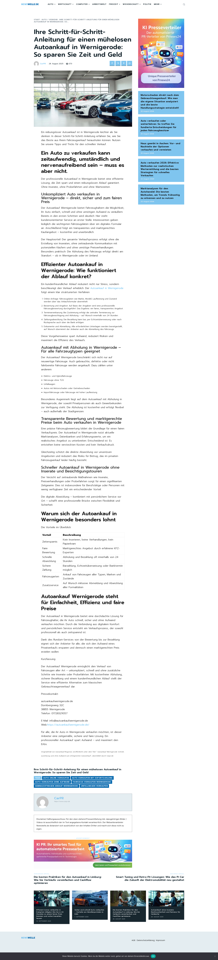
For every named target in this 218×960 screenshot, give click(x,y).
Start (37, 19)
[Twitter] (117, 63)
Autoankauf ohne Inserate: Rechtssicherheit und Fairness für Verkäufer (165, 912)
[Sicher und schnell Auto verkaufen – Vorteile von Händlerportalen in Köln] (90, 898)
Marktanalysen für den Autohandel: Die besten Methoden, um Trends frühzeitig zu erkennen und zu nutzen (160, 193)
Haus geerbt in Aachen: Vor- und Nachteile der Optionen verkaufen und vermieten (160, 146)
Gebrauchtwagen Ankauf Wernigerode (56, 786)
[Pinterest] (123, 63)
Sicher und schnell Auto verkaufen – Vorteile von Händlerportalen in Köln (89, 912)
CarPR (43, 64)
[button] (184, 4)
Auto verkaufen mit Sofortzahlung (92, 778)
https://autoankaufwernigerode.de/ (68, 725)
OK (153, 956)
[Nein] (215, 956)
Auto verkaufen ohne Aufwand (52, 782)
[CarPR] (37, 63)
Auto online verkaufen (56, 778)
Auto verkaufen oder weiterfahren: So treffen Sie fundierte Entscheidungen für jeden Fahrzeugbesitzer (158, 125)
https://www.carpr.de (62, 801)
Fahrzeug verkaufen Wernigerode (92, 782)
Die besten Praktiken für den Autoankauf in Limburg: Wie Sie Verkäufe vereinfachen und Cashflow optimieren (68, 880)
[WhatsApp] (129, 63)
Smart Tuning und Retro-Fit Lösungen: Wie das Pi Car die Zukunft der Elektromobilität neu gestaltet (150, 878)
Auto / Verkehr (50, 19)
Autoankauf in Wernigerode (106, 288)
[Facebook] (112, 63)
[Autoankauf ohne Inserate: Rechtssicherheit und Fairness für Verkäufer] (166, 898)
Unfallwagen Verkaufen (94, 786)
